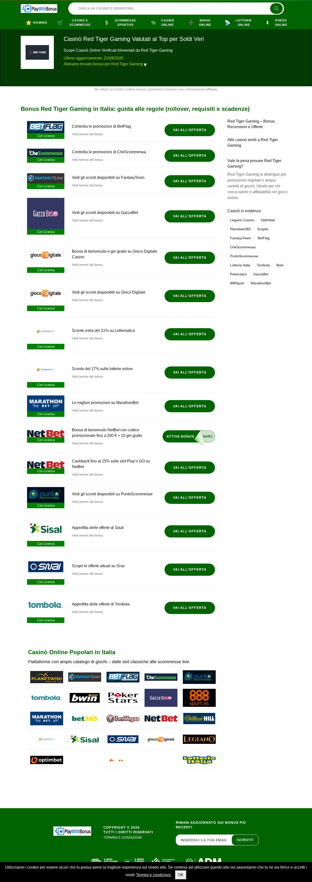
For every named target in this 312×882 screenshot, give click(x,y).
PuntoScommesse (244, 256)
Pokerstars (238, 274)
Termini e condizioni (153, 875)
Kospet (262, 229)
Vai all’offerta (189, 130)
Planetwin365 (240, 229)
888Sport (237, 283)
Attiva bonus (180, 436)
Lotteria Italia (240, 265)
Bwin (280, 265)
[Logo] (39, 8)
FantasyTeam (240, 238)
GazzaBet (260, 274)
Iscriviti (245, 840)
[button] (145, 64)
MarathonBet (261, 283)
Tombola (263, 265)
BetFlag (264, 238)
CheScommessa (242, 247)
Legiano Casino (242, 220)
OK (181, 875)
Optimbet (268, 220)
